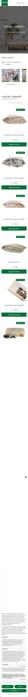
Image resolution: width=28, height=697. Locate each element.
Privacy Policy (17, 694)
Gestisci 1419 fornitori (7, 682)
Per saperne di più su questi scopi (19, 682)
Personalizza (14, 690)
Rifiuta (20, 686)
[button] (26, 477)
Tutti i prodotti (11, 84)
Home (4, 32)
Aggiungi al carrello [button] (14, 144)
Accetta (7, 686)
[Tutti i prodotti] (10, 81)
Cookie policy (10, 694)
